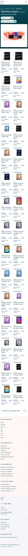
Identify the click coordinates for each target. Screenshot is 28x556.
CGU (18, 544)
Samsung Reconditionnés (7, 473)
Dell (2, 431)
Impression (3, 450)
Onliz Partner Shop (5, 526)
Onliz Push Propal (5, 524)
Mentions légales (4, 544)
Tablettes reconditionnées (7, 476)
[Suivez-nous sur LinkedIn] (6, 503)
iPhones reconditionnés (6, 471)
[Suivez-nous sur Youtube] (8, 503)
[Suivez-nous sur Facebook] (1, 503)
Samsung (3, 424)
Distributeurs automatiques (7, 456)
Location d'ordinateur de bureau (8, 488)
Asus (2, 433)
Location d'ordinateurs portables (8, 486)
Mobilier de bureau (5, 454)
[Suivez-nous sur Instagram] (3, 503)
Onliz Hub (3, 529)
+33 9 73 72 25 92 (7, 512)
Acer (2, 435)
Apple (2, 422)
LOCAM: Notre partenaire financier (9, 537)
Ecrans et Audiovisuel (6, 452)
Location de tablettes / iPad (7, 490)
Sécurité (3, 459)
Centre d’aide (4, 509)
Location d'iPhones (5, 484)
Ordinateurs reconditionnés (7, 467)
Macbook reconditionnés (7, 469)
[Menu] (25, 2)
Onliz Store (3, 522)
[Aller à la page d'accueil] (3, 2)
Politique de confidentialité (12, 544)
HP (1, 428)
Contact (3, 507)
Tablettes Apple (18, 8)
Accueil (2, 8)
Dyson (2, 437)
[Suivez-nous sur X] (11, 503)
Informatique (7, 8)
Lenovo (2, 426)
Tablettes (12, 8)
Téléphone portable (5, 448)
